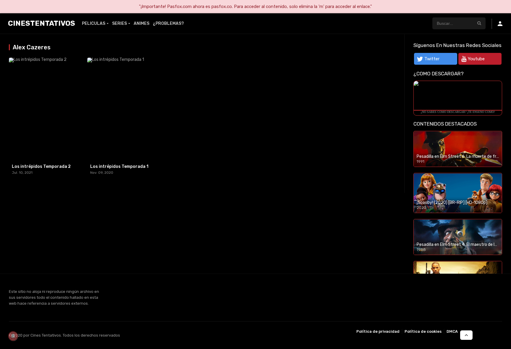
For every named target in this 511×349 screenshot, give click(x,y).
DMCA (452, 331)
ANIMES (141, 23)
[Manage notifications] (13, 336)
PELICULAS (93, 23)
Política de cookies (423, 331)
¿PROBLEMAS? (168, 23)
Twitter (431, 58)
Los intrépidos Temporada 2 (41, 166)
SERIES (119, 23)
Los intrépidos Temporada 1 (119, 166)
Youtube (476, 58)
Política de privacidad (378, 331)
